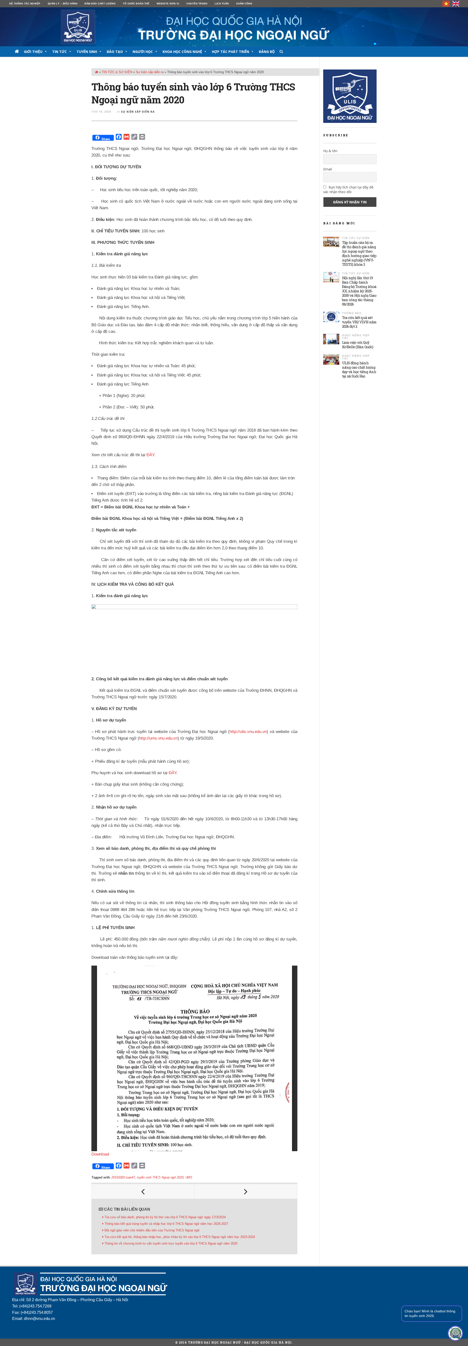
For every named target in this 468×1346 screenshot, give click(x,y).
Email (327, 169)
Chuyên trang (196, 3)
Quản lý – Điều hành (63, 3)
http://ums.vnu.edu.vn (158, 738)
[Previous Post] (143, 1191)
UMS (189, 1177)
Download (100, 1154)
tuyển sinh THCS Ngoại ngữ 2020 (160, 1177)
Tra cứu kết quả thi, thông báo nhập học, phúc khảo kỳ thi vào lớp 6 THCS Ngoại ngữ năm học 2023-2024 (180, 1237)
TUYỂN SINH (87, 51)
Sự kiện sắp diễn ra (150, 72)
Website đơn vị (168, 3)
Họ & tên (330, 150)
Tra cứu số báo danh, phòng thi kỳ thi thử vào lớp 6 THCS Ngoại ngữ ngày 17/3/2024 (165, 1217)
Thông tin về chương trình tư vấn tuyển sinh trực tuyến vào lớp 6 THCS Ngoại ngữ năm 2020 (171, 1243)
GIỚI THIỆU (33, 51)
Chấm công (244, 3)
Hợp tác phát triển (230, 51)
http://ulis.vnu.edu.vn (248, 731)
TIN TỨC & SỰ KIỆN (117, 72)
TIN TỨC (59, 51)
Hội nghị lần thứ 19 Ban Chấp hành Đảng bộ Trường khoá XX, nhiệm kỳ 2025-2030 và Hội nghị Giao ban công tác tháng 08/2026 (359, 291)
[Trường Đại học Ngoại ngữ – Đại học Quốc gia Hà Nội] (234, 26)
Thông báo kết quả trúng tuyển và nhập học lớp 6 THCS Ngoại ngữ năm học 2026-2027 (166, 1224)
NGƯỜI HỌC (143, 51)
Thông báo (351, 313)
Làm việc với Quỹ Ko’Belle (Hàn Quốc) (357, 344)
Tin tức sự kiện (356, 238)
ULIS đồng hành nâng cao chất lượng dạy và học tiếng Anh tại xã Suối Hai (359, 369)
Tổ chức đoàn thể (136, 3)
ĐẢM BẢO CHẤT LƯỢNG (100, 3)
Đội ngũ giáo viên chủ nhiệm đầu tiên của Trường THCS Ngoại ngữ (152, 1230)
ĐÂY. (150, 455)
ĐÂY (172, 773)
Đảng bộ (267, 51)
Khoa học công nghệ (182, 51)
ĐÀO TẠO (115, 51)
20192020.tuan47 (123, 1177)
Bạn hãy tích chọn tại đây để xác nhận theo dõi (348, 189)
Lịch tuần (222, 3)
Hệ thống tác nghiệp (24, 3)
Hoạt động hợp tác (356, 336)
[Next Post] (246, 1191)
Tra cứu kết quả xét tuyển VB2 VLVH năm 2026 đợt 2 (359, 321)
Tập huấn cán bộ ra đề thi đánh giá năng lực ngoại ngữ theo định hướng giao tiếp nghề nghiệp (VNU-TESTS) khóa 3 (359, 253)
